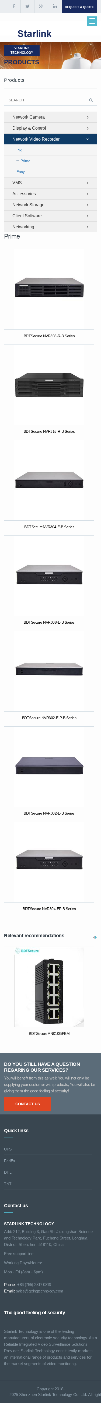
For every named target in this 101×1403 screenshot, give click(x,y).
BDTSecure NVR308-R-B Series (49, 336)
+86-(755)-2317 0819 (34, 1284)
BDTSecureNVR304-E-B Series (49, 527)
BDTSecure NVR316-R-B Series (49, 431)
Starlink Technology (22, 50)
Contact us (27, 1104)
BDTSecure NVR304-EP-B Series (49, 909)
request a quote (79, 7)
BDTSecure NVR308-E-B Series (49, 622)
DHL (8, 1172)
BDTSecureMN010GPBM (49, 1033)
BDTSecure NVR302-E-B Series (49, 813)
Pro (19, 150)
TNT (8, 1184)
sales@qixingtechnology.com (39, 1291)
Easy (20, 171)
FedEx (9, 1161)
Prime (25, 161)
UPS (8, 1149)
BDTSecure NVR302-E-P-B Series (49, 718)
